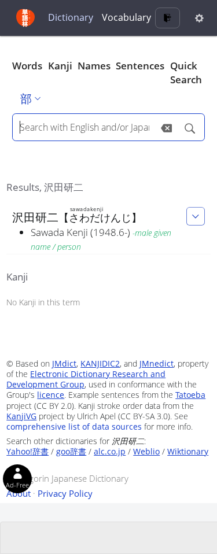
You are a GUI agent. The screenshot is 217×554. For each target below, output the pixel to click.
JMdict (64, 363)
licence (50, 394)
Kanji (60, 65)
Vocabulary (126, 17)
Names (94, 65)
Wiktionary (187, 451)
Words (27, 65)
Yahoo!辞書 (27, 451)
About (18, 493)
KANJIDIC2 (100, 363)
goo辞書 (71, 451)
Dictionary (70, 17)
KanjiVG (21, 416)
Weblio (146, 451)
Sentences (140, 65)
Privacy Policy (65, 493)
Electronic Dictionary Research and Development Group (85, 379)
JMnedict (156, 363)
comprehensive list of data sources (74, 426)
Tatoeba (190, 394)
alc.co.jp (110, 451)
